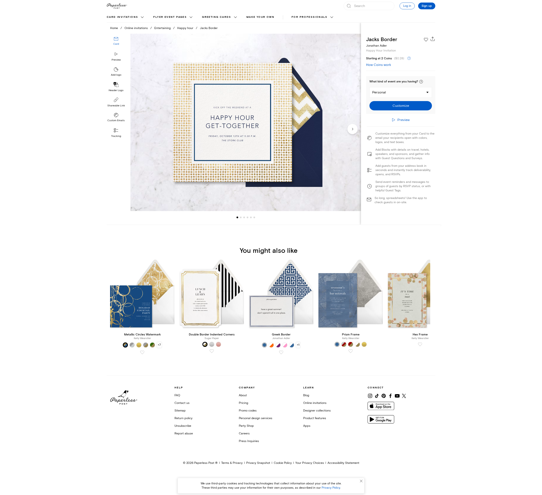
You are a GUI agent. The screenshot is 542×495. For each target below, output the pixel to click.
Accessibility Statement (343, 463)
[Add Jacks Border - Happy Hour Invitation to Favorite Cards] (426, 39)
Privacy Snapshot (258, 463)
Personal (379, 92)
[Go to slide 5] (247, 217)
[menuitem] (126, 17)
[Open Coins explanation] (409, 58)
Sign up (427, 6)
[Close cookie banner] (361, 481)
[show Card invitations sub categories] (142, 17)
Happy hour (185, 28)
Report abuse (183, 433)
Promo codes (248, 410)
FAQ (177, 395)
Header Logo (116, 90)
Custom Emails (116, 120)
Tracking (116, 136)
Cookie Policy (283, 463)
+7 (159, 345)
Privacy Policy (331, 487)
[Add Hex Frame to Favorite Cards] (420, 344)
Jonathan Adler (376, 45)
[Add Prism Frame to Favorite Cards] (350, 351)
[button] (421, 81)
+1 (298, 345)
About (243, 395)
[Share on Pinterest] (383, 396)
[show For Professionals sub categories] (331, 17)
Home (114, 28)
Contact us (181, 403)
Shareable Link (116, 105)
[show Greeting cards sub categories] (235, 17)
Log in (407, 6)
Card (116, 44)
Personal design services (255, 418)
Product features (314, 418)
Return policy (183, 418)
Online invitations (136, 28)
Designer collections (317, 410)
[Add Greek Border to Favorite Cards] (281, 352)
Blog (306, 395)
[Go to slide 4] (244, 217)
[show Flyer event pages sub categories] (191, 17)
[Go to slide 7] (254, 217)
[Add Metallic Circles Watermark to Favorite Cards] (142, 352)
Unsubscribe (182, 426)
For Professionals (310, 17)
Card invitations (122, 17)
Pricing (243, 403)
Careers (244, 433)
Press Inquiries (249, 441)
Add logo (116, 74)
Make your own (260, 17)
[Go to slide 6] (251, 217)
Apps (306, 426)
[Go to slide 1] (237, 217)
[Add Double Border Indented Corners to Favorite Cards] (211, 351)
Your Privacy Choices (309, 463)
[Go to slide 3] (241, 217)
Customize (401, 106)
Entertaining (162, 28)
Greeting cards (216, 17)
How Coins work (378, 65)
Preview (116, 59)
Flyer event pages (170, 17)
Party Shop (246, 426)
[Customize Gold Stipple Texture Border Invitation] (245, 122)
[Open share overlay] (432, 38)
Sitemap (180, 410)
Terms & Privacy (232, 463)
